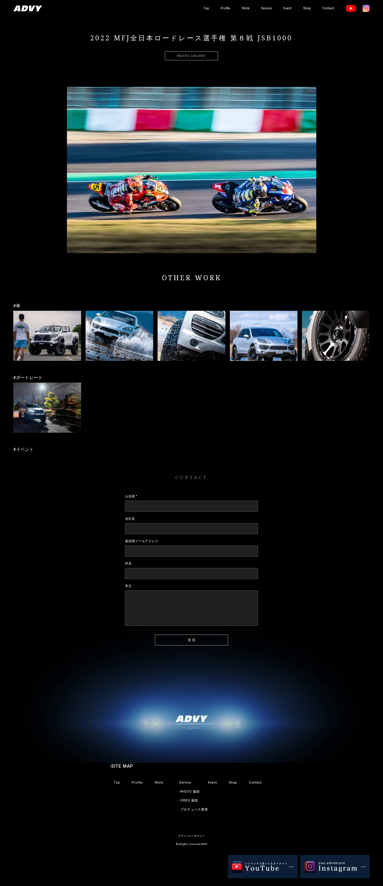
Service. (266, 8)
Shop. (307, 8)
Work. (246, 8)
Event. (287, 8)
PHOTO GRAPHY (191, 56)
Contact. (328, 8)
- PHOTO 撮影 (188, 792)
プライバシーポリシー (191, 835)
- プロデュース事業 (192, 810)
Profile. (226, 8)
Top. (206, 8)
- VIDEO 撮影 (187, 800)
